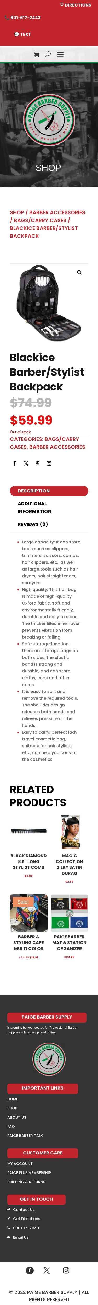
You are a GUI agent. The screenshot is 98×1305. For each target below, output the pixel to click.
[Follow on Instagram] (49, 463)
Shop (17, 212)
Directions (77, 5)
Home (12, 1099)
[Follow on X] (26, 463)
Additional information (34, 507)
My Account (20, 1163)
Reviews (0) (33, 524)
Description (34, 490)
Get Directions (26, 1218)
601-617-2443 (26, 1228)
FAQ (11, 1126)
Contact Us (24, 1209)
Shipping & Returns (26, 1182)
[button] (79, 272)
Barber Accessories (57, 212)
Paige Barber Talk (25, 1135)
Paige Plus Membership (29, 1172)
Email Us (21, 1237)
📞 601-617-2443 (22, 18)
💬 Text (22, 34)
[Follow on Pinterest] (37, 463)
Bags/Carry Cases (40, 220)
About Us (16, 1117)
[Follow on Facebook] (14, 463)
